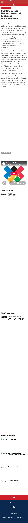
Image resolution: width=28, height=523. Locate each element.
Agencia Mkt (14, 513)
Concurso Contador (13, 481)
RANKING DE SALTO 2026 (8, 314)
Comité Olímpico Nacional (14, 316)
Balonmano (11, 193)
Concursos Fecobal (13, 467)
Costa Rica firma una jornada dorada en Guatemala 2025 (16, 319)
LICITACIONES (12, 195)
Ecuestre (3, 312)
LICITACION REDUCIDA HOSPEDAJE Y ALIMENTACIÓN (16, 453)
